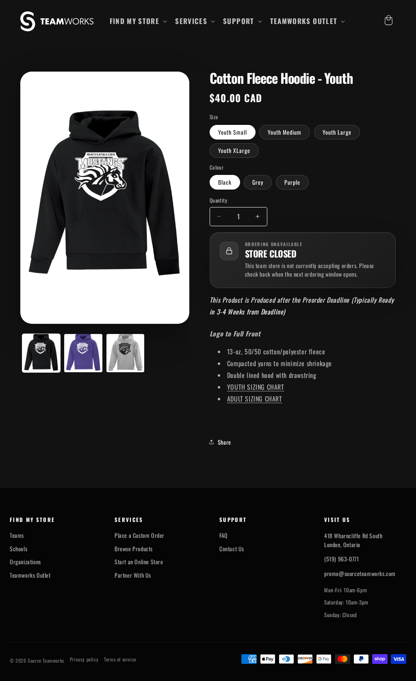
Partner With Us (133, 575)
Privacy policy (84, 659)
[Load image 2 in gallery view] (83, 353)
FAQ (223, 535)
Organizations (25, 562)
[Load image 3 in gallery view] (125, 353)
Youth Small (232, 132)
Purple (292, 182)
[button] (138, 21)
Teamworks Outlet (30, 575)
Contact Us (231, 549)
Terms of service (120, 659)
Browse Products (134, 549)
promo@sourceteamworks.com (360, 573)
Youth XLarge (234, 150)
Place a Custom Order (140, 535)
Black (225, 182)
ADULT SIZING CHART (254, 399)
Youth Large (337, 132)
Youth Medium (284, 132)
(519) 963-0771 (341, 558)
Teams (17, 535)
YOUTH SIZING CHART (255, 387)
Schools (18, 549)
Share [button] (224, 442)
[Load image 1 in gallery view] (41, 353)
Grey (257, 182)
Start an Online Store (139, 562)
